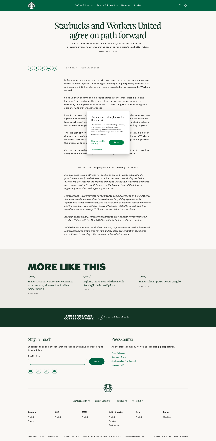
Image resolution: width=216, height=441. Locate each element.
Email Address (34, 356)
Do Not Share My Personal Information (101, 436)
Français (31, 421)
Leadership (117, 365)
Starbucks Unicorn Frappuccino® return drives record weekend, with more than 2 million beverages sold (50, 285)
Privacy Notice (96, 150)
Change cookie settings (98, 142)
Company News (119, 357)
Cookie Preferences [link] (134, 436)
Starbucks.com (80, 400)
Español (112, 421)
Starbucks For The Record (124, 361)
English (31, 417)
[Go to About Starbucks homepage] (31, 5)
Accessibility (54, 436)
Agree (116, 142)
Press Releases (118, 353)
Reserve (120, 400)
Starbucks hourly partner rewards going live (160, 281)
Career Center (101, 400)
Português (114, 425)
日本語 (166, 417)
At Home (136, 400)
